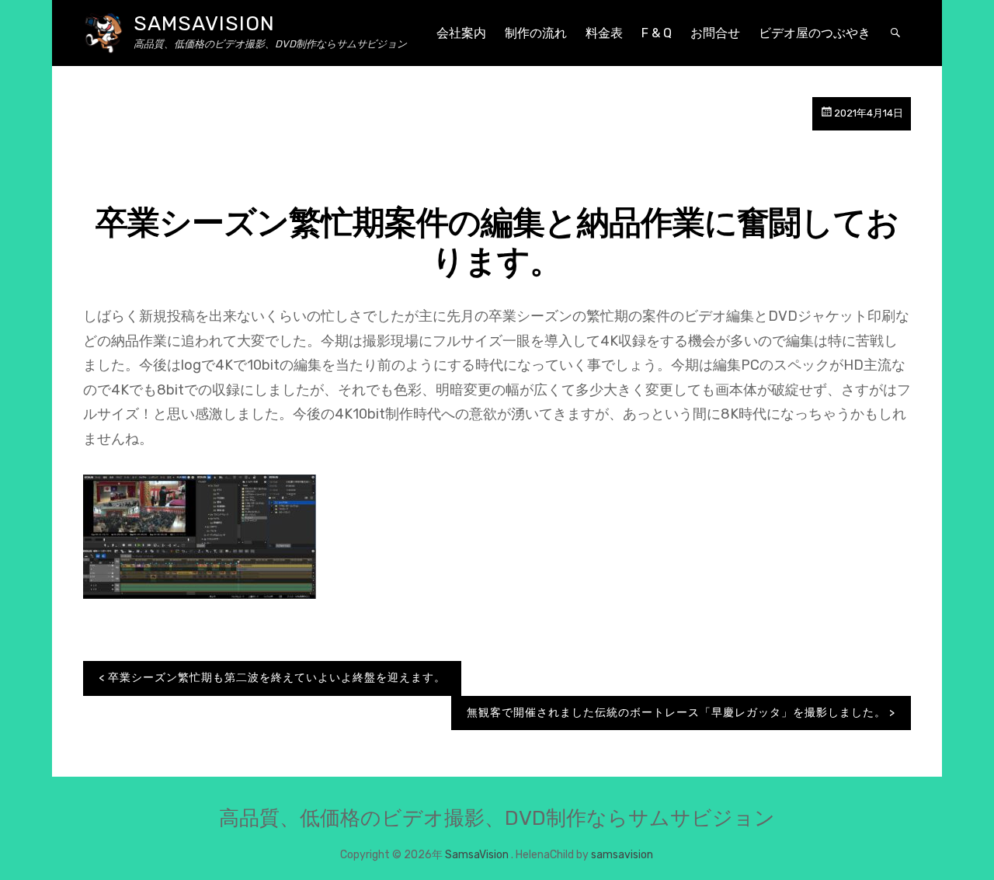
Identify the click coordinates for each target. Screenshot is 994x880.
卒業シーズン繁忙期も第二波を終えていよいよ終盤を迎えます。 (277, 677)
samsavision (622, 854)
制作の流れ (536, 33)
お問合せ (715, 33)
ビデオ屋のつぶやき (815, 33)
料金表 (604, 33)
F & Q (656, 33)
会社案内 (461, 33)
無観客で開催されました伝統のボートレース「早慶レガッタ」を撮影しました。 (676, 712)
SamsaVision (204, 24)
